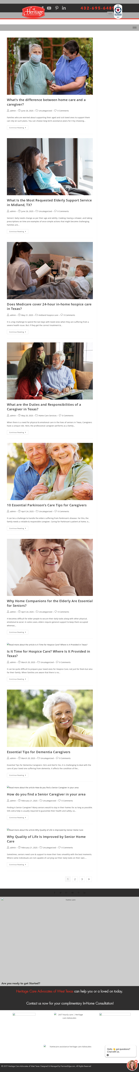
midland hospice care (48, 315)
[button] (132, 1065)
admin (13, 110)
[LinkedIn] (84, 893)
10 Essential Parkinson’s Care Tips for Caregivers (47, 505)
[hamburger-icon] (110, 14)
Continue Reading (18, 127)
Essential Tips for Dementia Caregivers (38, 752)
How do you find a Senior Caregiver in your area (46, 794)
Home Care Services (48, 415)
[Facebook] (55, 893)
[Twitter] (61, 893)
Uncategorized (45, 110)
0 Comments (63, 110)
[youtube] (72, 893)
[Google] (66, 893)
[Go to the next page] (89, 879)
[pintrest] (78, 893)
